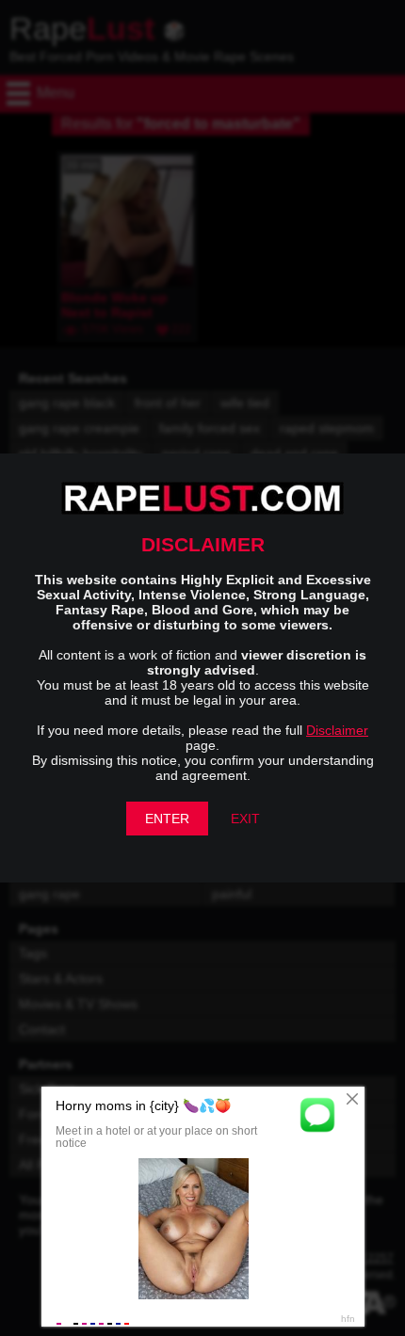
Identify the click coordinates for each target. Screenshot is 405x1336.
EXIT (245, 818)
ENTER (167, 818)
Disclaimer (337, 730)
